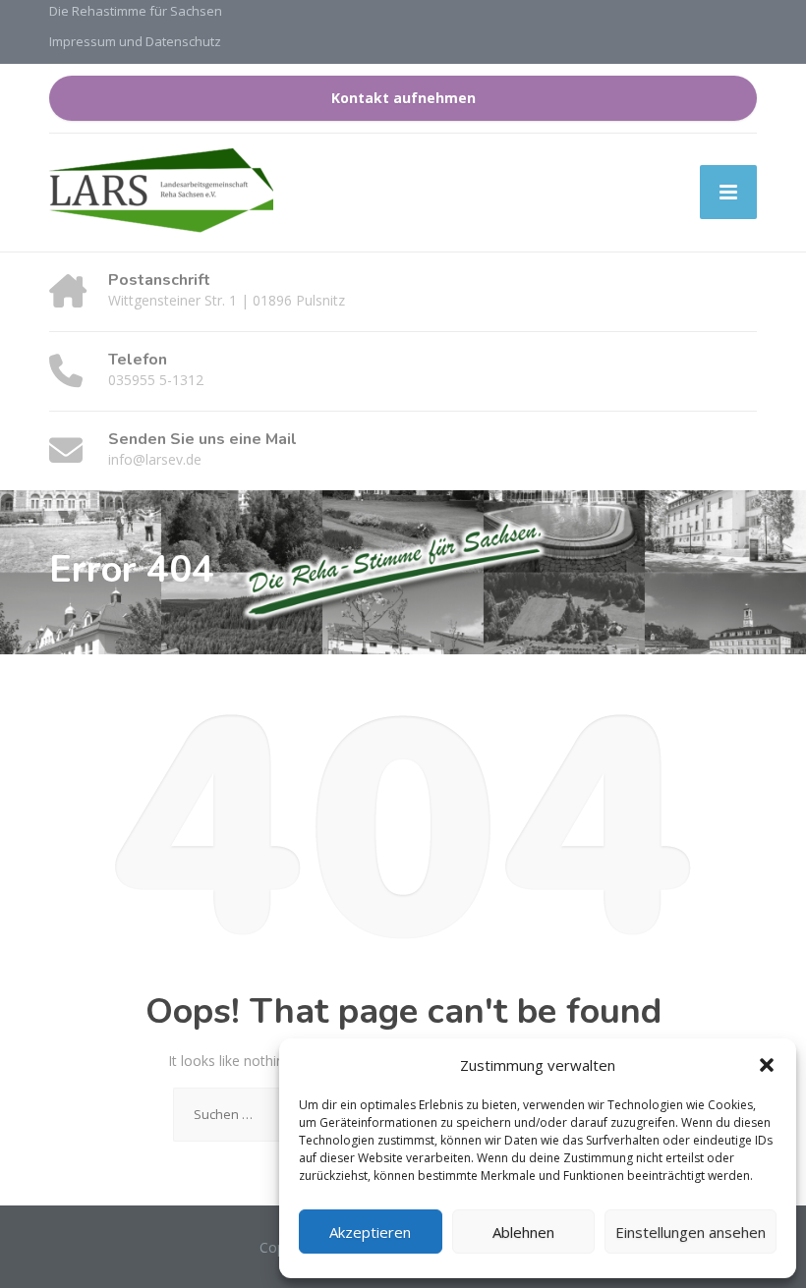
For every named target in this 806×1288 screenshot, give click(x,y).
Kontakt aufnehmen (403, 97)
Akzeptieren (370, 1232)
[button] (767, 1065)
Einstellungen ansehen (690, 1232)
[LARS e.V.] (161, 192)
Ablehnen (523, 1232)
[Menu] (728, 192)
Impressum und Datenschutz (135, 41)
